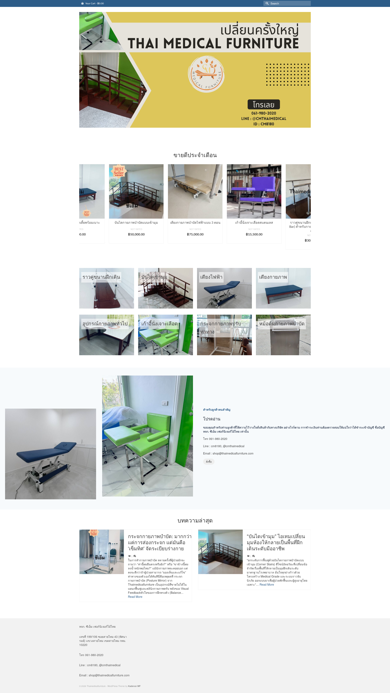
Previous (82, 208)
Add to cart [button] (106, 240)
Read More (135, 597)
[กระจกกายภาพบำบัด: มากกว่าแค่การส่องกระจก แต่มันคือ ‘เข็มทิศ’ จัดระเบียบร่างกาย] (101, 552)
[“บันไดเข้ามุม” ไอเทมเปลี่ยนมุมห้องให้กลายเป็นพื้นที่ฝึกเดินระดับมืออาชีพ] (220, 552)
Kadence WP (134, 686)
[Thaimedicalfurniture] (195, 70)
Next (307, 208)
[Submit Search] (266, 3)
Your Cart (94, 3)
